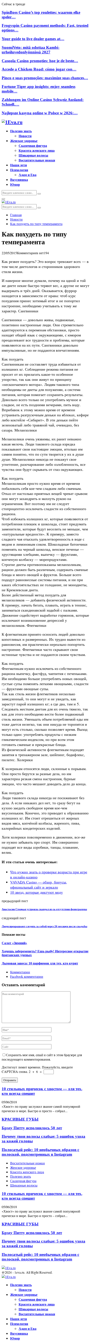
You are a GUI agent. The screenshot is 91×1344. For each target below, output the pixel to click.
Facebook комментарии (26, 976)
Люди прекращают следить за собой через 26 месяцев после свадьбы (44, 926)
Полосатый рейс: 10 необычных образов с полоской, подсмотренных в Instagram (40, 1152)
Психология (19, 169)
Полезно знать (21, 130)
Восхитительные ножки (37, 160)
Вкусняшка (19, 179)
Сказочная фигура (33, 145)
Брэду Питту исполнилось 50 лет (32, 1128)
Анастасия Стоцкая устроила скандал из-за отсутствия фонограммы (44, 909)
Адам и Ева (27, 174)
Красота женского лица (37, 150)
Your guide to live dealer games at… (33, 39)
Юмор (15, 184)
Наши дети (18, 165)
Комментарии (20, 972)
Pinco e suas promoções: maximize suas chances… (45, 78)
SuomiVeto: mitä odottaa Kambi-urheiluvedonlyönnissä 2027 (30, 49)
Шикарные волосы (33, 155)
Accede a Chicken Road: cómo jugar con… (39, 69)
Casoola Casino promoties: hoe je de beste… (40, 61)
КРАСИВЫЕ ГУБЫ (20, 1119)
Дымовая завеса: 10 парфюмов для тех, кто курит (40, 963)
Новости (25, 135)
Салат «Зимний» (14, 943)
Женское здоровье (23, 140)
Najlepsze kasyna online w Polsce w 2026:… (40, 113)
